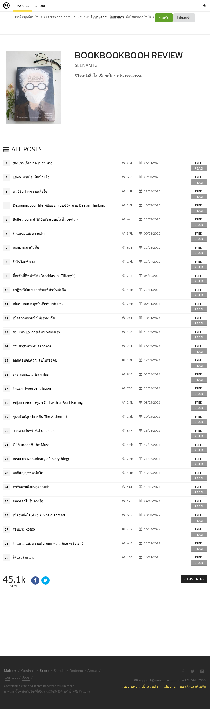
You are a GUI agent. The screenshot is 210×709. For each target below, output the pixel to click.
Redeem (76, 670)
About (92, 670)
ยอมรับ (164, 17)
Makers (22, 6)
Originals (28, 670)
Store (40, 6)
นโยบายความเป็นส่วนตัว (106, 17)
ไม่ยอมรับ (184, 17)
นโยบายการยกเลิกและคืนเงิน (184, 686)
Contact (11, 677)
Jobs (26, 677)
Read (199, 168)
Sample (59, 670)
